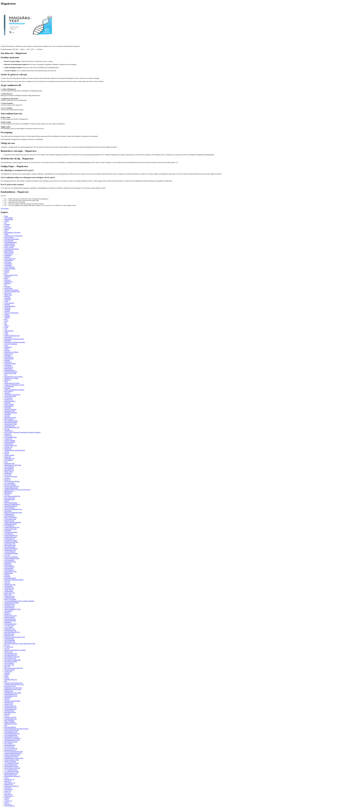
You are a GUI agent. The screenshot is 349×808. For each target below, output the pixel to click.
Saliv (5, 324)
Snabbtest (7, 316)
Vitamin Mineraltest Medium (12, 522)
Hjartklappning (8, 353)
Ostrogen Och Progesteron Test (13, 683)
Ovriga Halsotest (9, 303)
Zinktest (6, 501)
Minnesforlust (8, 368)
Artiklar (6, 221)
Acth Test (7, 583)
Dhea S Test (7, 594)
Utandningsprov (9, 331)
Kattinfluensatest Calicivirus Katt (13, 758)
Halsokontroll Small (10, 561)
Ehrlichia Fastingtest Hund (12, 755)
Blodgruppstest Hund (10, 774)
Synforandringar (9, 386)
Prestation (7, 304)
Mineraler (7, 296)
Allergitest (7, 393)
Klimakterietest (8, 444)
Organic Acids (8, 704)
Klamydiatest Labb (9, 642)
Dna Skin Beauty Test (10, 653)
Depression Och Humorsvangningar (14, 342)
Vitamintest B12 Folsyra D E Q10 (14, 684)
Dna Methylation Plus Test (12, 632)
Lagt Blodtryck (8, 367)
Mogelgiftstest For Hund (11, 737)
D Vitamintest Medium (10, 532)
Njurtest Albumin (9, 455)
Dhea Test (7, 714)
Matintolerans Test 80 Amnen (12, 465)
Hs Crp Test (7, 475)
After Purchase (8, 254)
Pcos (5, 375)
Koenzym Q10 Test (10, 686)
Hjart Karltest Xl (9, 570)
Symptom (7, 224)
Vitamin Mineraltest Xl (10, 535)
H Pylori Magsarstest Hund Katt (13, 751)
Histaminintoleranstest (10, 412)
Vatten (6, 332)
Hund (6, 278)
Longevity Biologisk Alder (12, 291)
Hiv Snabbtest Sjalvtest (11, 421)
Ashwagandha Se (9, 805)
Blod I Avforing (8, 419)
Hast (5, 273)
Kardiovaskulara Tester (11, 275)
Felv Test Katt (8, 743)
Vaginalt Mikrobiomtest (11, 488)
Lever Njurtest (8, 627)
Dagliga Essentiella (9, 268)
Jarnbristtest (7, 530)
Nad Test (7, 494)
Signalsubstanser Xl (10, 706)
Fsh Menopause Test (10, 630)
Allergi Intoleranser (9, 258)
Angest (6, 334)
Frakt (5, 231)
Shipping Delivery (9, 244)
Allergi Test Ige (8, 589)
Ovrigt (6, 301)
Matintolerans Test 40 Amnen (12, 689)
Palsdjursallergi (8, 406)
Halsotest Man (8, 573)
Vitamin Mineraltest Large (11, 527)
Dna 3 (6, 462)
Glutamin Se (8, 787)
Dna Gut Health (9, 663)
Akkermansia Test (9, 426)
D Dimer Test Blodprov (11, 557)
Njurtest (6, 453)
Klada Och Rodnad (10, 363)
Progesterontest (8, 568)
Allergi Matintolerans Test (11, 427)
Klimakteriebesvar (9, 370)
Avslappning (8, 265)
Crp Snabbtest (8, 460)
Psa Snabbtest (8, 398)
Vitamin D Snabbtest (10, 409)
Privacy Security (9, 247)
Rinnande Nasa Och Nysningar (13, 376)
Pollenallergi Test (9, 458)
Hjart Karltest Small (10, 578)
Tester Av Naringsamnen (11, 313)
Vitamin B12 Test (9, 596)
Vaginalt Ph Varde (9, 604)
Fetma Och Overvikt (10, 373)
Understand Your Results (11, 249)
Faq (5, 222)
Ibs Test (6, 715)
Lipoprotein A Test (9, 543)
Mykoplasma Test (9, 606)
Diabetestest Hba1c (9, 401)
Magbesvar (7, 380)
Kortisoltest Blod (9, 638)
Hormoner (7, 276)
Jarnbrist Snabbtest (9, 442)
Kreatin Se (7, 797)
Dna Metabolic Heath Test (11, 656)
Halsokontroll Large (10, 550)
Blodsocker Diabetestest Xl (12, 504)
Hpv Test (7, 429)
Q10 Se (6, 778)
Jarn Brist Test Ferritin (10, 476)
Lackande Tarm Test (10, 717)
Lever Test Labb (9, 625)
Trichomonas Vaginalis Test (12, 394)
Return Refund (8, 250)
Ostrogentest (8, 511)
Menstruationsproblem (10, 371)
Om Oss (6, 226)
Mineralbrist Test (9, 470)
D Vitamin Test (8, 647)
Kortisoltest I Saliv (9, 411)
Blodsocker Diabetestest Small (13, 512)
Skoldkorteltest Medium (11, 542)
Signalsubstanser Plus (10, 707)
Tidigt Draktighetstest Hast (12, 733)
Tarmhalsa (7, 309)
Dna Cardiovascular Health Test (13, 668)
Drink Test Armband (10, 599)
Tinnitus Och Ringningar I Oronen (14, 385)
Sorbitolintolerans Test (10, 694)
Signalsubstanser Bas (10, 709)
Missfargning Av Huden (11, 378)
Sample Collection (9, 245)
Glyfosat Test (8, 671)
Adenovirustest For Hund (11, 760)
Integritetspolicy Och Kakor (12, 232)
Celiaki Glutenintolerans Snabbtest (14, 389)
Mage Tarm (7, 293)
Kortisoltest (7, 563)
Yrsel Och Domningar (10, 344)
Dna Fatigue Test (9, 665)
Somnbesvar (7, 362)
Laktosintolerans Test (10, 719)
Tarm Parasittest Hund (10, 735)
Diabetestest (7, 448)
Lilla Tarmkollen (9, 466)
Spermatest (7, 414)
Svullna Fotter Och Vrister (11, 383)
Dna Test (7, 270)
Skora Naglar (8, 337)
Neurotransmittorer (9, 306)
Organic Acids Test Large (11, 486)
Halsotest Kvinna (9, 521)
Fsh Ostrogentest (9, 560)
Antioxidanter (8, 263)
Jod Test (6, 452)
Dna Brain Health (9, 670)
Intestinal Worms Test (10, 615)
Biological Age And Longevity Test (14, 637)
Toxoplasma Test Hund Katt (12, 738)
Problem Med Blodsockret (11, 335)
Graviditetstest (8, 611)
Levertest (7, 478)
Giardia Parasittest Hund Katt (12, 753)
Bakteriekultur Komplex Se (12, 776)
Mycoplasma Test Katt (10, 742)
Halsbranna (7, 355)
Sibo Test (7, 416)
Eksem (6, 345)
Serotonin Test (8, 399)
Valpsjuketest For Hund (11, 756)
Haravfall (7, 350)
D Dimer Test (8, 447)
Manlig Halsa (8, 295)
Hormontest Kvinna (10, 712)
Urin (5, 329)
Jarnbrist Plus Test (9, 629)
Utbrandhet (7, 340)
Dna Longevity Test (10, 658)
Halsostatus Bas (8, 702)
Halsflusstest (8, 473)
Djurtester (7, 257)
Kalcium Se (7, 804)
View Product (5, 208)
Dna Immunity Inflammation (12, 660)
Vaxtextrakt (7, 298)
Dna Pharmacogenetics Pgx (12, 496)
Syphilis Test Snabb (10, 396)
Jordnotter (7, 673)
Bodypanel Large (9, 633)
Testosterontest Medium (11, 553)
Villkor (6, 234)
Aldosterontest (8, 586)
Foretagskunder (8, 240)
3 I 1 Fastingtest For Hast (11, 763)
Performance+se (9, 796)
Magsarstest (7, 697)
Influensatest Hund (9, 745)
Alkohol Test (8, 435)
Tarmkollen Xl (8, 430)
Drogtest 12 (7, 614)
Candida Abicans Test (10, 445)
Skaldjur (6, 674)
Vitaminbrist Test (9, 588)
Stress (6, 381)
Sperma (6, 326)
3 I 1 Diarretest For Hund (11, 771)
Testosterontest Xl (9, 539)
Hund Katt (7, 280)
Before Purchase (9, 252)
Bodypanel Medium (10, 727)
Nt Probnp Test (8, 534)
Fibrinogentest (8, 565)
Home (6, 216)
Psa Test (6, 699)
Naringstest (7, 434)
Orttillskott (7, 299)
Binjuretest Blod (9, 635)
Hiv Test (6, 645)
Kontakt (6, 229)
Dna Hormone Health (10, 661)
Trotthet (6, 349)
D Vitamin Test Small (10, 540)
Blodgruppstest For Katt (11, 773)
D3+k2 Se (7, 792)
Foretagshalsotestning (10, 242)
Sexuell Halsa (8, 288)
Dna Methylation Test (10, 655)
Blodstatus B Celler (10, 584)
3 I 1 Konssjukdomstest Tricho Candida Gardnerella (19, 601)
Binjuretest (7, 403)
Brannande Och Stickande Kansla (14, 339)
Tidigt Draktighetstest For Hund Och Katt (16, 728)
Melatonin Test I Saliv (10, 724)
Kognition (7, 286)
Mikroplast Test (8, 491)
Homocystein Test (9, 593)
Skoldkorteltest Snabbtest (11, 602)
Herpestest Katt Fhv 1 (10, 750)
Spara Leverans (8, 237)
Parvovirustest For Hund (11, 730)
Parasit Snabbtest (9, 404)
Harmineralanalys (9, 617)
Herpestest (7, 388)
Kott (5, 681)
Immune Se (7, 781)
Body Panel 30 (8, 391)
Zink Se (6, 799)
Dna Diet (7, 666)
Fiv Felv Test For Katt (10, 748)
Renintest (7, 575)
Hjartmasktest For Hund (11, 766)
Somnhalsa (7, 308)
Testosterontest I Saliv (10, 424)
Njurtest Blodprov (9, 566)
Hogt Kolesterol (9, 358)
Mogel (6, 676)
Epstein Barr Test (9, 463)
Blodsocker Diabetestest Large (13, 509)
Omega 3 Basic (8, 471)
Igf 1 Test (7, 555)
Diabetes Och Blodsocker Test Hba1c (15, 650)
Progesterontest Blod (10, 624)
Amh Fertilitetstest (9, 640)
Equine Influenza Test (10, 765)
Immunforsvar (8, 281)
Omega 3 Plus (8, 652)
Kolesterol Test (8, 691)
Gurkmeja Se (8, 801)
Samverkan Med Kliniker (11, 239)
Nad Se (6, 802)
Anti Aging (7, 262)
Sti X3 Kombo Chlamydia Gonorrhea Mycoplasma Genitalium (22, 432)
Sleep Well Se (8, 794)
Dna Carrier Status (9, 498)
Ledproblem (7, 365)
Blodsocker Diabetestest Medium (13, 579)
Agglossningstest (9, 607)
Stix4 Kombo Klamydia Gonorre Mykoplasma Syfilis (19, 643)
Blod (5, 319)
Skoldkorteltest (8, 591)
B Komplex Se (8, 789)
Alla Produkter (8, 218)
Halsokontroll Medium (10, 548)
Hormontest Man (9, 710)
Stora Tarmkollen (9, 720)
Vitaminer (7, 311)
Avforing (7, 317)
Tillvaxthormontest (9, 547)
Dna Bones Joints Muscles (12, 481)
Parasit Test (7, 457)
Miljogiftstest (8, 493)
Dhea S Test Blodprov (10, 517)
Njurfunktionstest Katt (10, 732)
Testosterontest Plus (10, 619)
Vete (5, 725)
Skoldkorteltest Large (10, 537)
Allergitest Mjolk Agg (10, 679)
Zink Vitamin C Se (9, 783)
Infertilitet (7, 360)
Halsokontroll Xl (9, 514)
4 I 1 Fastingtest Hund (10, 769)
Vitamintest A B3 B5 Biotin (12, 701)
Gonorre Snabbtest (9, 440)
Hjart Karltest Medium (10, 502)
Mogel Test (7, 480)
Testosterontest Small (10, 529)
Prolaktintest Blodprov (10, 506)
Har (5, 322)
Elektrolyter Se (8, 784)
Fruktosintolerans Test (10, 696)
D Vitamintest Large (10, 519)
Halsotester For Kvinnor (11, 290)
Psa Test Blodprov (9, 507)
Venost (6, 321)
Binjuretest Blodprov (10, 484)
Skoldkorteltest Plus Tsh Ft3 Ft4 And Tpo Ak (17, 489)
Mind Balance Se (9, 779)
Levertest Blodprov (9, 552)
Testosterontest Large (10, 571)
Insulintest (7, 576)
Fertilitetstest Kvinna (10, 417)
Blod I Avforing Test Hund (12, 768)
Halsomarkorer (8, 219)
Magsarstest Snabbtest (10, 422)
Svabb (6, 327)
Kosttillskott (7, 255)
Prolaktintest (7, 622)
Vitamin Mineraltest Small (11, 558)
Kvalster (6, 678)
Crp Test (6, 648)
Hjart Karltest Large (10, 545)
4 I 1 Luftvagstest (9, 483)
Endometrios (8, 347)
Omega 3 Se (7, 791)
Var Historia (7, 227)
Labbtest (6, 314)
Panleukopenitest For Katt (11, 740)
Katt (5, 285)
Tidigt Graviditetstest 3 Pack (12, 609)
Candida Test (8, 439)
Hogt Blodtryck (8, 357)
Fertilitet (6, 272)
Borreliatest (7, 408)
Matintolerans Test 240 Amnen (13, 688)
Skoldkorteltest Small (10, 524)
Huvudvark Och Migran (11, 352)
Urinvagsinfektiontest (10, 437)
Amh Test (7, 581)
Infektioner (7, 283)
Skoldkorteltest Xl (9, 516)
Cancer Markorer (9, 267)
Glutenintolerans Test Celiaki (12, 692)
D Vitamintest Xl (9, 525)
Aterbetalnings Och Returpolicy (13, 236)
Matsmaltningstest (9, 499)
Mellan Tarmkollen (9, 722)
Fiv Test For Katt (9, 746)
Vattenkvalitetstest (9, 597)
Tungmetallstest (8, 468)
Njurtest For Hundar (10, 761)
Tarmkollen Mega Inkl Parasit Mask (14, 450)
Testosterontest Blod (10, 620)
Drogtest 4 (7, 612)
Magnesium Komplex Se (11, 786)
